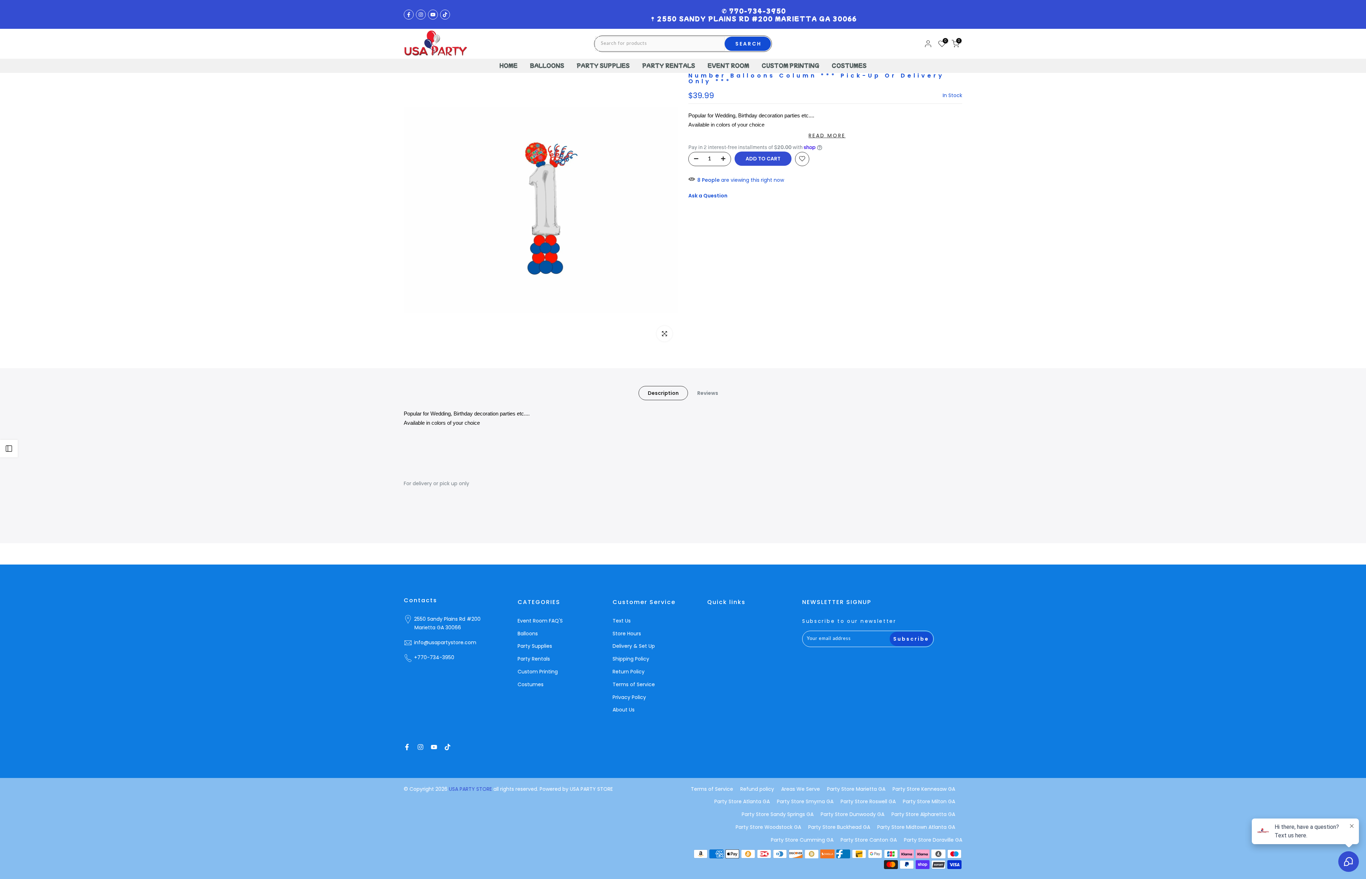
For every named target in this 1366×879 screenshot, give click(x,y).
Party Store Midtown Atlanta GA (916, 827)
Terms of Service (634, 684)
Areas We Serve (800, 789)
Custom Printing (538, 671)
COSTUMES (849, 65)
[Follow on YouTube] (433, 15)
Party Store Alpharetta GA (923, 814)
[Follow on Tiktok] (445, 15)
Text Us (622, 620)
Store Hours (627, 633)
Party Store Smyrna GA (805, 801)
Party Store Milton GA (929, 801)
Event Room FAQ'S (540, 620)
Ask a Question (707, 195)
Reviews (707, 392)
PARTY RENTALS (668, 65)
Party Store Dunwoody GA (852, 814)
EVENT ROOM (728, 65)
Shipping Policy (631, 658)
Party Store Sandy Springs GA (778, 814)
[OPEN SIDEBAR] (9, 448)
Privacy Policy (629, 697)
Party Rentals (534, 658)
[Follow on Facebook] (409, 15)
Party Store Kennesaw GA (924, 789)
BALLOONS (547, 65)
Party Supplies (535, 646)
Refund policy (757, 789)
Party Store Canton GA (869, 839)
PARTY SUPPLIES (603, 65)
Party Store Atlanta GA (742, 801)
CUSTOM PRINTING (790, 65)
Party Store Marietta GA (856, 789)
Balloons (528, 633)
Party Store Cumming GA (802, 839)
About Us (624, 709)
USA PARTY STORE (471, 789)
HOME (508, 65)
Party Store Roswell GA (868, 801)
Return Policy (629, 671)
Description (663, 392)
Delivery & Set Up (634, 646)
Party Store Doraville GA (933, 839)
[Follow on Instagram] (421, 15)
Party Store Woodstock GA (768, 827)
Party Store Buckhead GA (839, 827)
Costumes (531, 684)
